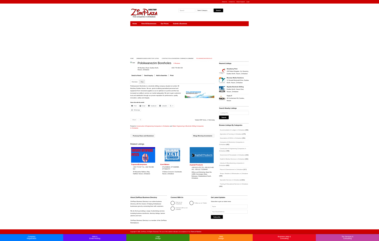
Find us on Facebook (179, 203)
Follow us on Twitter (200, 203)
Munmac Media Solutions (235, 78)
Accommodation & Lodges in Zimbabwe (232, 130)
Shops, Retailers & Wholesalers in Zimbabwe (234, 173)
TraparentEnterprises (139, 164)
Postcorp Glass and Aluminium (143, 136)
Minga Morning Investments (203, 136)
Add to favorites (161, 75)
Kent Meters (164, 164)
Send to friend (136, 75)
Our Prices (165, 23)
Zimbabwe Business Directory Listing (147, 58)
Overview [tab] (134, 82)
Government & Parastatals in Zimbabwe (232, 155)
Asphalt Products (196, 165)
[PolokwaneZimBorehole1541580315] (199, 94)
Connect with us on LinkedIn (182, 208)
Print (172, 75)
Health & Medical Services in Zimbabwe (232, 159)
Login (248, 1)
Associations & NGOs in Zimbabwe (231, 138)
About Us (224, 1)
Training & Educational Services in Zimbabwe (234, 184)
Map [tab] (142, 82)
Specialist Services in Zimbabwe (230, 180)
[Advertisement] (189, 42)
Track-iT (229, 96)
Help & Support (240, 1)
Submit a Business (180, 23)
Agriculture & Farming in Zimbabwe (231, 134)
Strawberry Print (232, 69)
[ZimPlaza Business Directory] (149, 13)
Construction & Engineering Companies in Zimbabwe (177, 58)
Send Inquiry (148, 75)
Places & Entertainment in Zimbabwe (231, 169)
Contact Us (232, 1)
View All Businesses (148, 23)
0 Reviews (177, 63)
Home (134, 23)
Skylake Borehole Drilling (235, 87)
